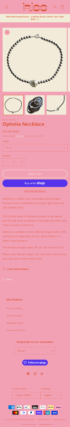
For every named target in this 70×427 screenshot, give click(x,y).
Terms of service (28, 424)
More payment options (35, 191)
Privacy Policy (14, 308)
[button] (6, 7)
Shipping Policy (15, 323)
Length (5, 141)
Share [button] (9, 279)
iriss (14, 419)
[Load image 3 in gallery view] (56, 105)
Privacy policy (59, 420)
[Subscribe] (52, 351)
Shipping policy (46, 424)
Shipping (20, 136)
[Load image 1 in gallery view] (13, 105)
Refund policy (43, 420)
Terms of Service (16, 330)
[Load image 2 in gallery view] (35, 105)
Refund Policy (14, 315)
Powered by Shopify (25, 419)
